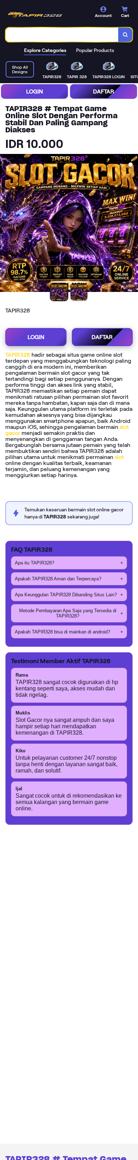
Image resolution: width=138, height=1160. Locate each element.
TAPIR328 (17, 355)
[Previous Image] (5, 224)
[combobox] (62, 35)
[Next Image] (132, 224)
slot (119, 457)
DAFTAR (103, 91)
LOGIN (34, 91)
